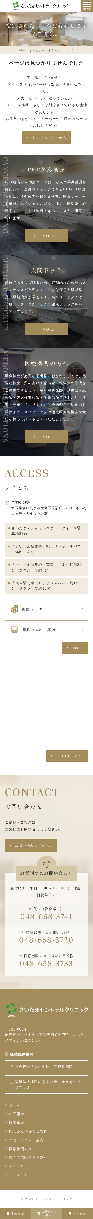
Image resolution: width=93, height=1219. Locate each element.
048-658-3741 (46, 917)
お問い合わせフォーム (34, 845)
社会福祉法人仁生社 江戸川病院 (44, 1067)
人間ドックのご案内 (26, 1139)
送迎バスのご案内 (39, 629)
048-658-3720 (46, 940)
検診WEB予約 (48, 1213)
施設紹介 (16, 1113)
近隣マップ (32, 609)
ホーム (14, 1105)
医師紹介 (16, 1122)
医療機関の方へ (22, 1148)
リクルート (18, 1174)
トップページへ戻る (49, 137)
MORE (78, 647)
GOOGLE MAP (70, 755)
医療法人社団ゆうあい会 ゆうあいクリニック (48, 1084)
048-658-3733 (47, 964)
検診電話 (17, 1213)
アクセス (79, 1213)
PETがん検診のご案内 (28, 1131)
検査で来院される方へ (28, 1157)
